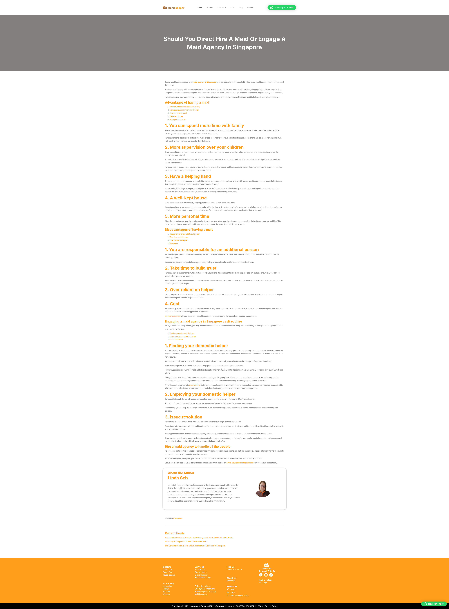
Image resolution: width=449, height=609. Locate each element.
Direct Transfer (201, 575)
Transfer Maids (201, 572)
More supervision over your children (184, 110)
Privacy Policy (271, 606)
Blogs (241, 8)
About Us (209, 8)
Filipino (166, 589)
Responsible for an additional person (185, 234)
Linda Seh (178, 477)
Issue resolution (176, 340)
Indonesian (167, 586)
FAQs (232, 592)
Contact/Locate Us (234, 570)
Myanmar (166, 592)
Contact (250, 8)
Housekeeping (169, 575)
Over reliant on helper (178, 240)
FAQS (233, 8)
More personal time (177, 120)
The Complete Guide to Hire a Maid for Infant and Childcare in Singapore (195, 546)
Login (265, 583)
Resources (177, 518)
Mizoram (166, 594)
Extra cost (174, 244)
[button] (282, 7)
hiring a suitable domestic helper (239, 463)
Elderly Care (168, 572)
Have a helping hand (178, 113)
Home (200, 8)
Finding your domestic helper (182, 333)
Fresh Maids (200, 570)
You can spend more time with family (185, 107)
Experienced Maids (203, 578)
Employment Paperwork (205, 589)
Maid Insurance (201, 594)
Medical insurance (172, 316)
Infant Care (167, 570)
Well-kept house (176, 116)
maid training (194, 385)
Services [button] (220, 8)
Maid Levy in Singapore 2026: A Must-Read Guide (186, 542)
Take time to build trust (179, 237)
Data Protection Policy (239, 595)
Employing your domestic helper (183, 336)
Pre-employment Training (205, 592)
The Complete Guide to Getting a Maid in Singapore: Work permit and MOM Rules (199, 538)
